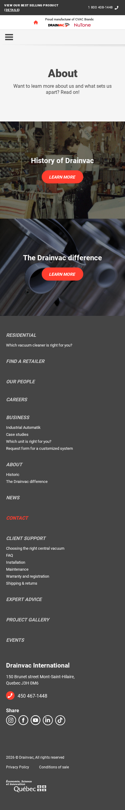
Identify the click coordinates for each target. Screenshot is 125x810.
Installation (15, 562)
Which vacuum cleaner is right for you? (39, 345)
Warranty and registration (27, 576)
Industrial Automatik (23, 427)
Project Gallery (27, 619)
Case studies (17, 434)
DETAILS (12, 10)
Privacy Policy (17, 767)
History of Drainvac (62, 160)
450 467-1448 (32, 696)
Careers (16, 399)
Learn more (62, 176)
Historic (12, 474)
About (14, 464)
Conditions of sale (54, 767)
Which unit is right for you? (28, 441)
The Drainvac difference (62, 258)
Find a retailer (25, 361)
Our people (20, 381)
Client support (26, 538)
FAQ (9, 555)
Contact (17, 518)
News (12, 497)
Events (15, 640)
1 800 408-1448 (100, 7)
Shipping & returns (21, 583)
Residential (21, 335)
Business (17, 417)
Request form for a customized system (39, 448)
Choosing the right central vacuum (35, 548)
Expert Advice (24, 599)
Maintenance (17, 569)
